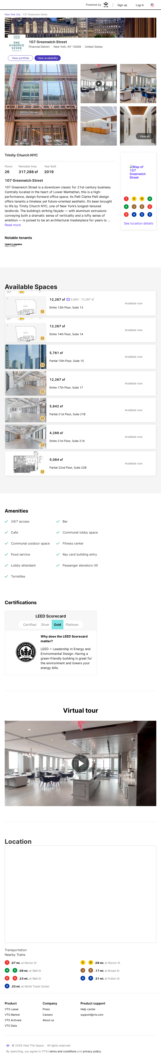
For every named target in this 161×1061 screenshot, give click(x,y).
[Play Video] (80, 763)
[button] (42, 311)
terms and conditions (62, 1051)
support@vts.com (91, 1014)
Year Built (50, 166)
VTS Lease (11, 1009)
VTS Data (11, 1025)
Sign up (122, 5)
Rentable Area (28, 166)
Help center (87, 1009)
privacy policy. (92, 1051)
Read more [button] (13, 225)
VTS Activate (13, 1020)
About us (48, 1020)
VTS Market (12, 1014)
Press (46, 1009)
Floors (8, 166)
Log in (140, 5)
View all (144, 136)
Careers (48, 1014)
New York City (12, 14)
